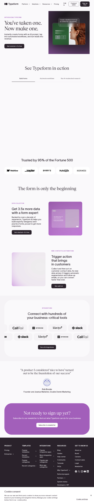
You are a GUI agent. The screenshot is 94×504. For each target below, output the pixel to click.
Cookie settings (82, 499)
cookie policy (22, 500)
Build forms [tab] (23, 78)
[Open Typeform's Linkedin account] (88, 471)
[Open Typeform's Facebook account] (76, 471)
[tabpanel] (47, 115)
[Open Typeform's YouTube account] (85, 471)
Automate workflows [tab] (47, 78)
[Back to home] (11, 4)
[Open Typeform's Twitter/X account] (79, 471)
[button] (26, 4)
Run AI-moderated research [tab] (70, 78)
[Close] (91, 495)
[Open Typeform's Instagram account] (82, 471)
